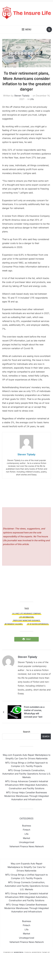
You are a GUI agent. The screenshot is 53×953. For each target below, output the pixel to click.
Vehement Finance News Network (26, 846)
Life (32, 99)
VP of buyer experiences (37, 624)
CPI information (26, 617)
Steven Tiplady (21, 95)
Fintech (26, 829)
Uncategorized (26, 842)
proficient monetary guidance (26, 620)
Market (26, 838)
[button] (26, 29)
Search (26, 731)
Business (26, 825)
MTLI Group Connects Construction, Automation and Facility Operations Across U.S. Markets (26, 774)
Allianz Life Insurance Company (26, 613)
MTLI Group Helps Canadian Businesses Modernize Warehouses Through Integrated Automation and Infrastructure (26, 796)
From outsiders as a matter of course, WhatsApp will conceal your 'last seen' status (34, 712)
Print (28, 639)
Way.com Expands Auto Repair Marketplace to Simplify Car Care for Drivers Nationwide (27, 867)
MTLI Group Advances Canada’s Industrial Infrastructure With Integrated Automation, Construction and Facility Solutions (26, 785)
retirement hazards (13, 624)
